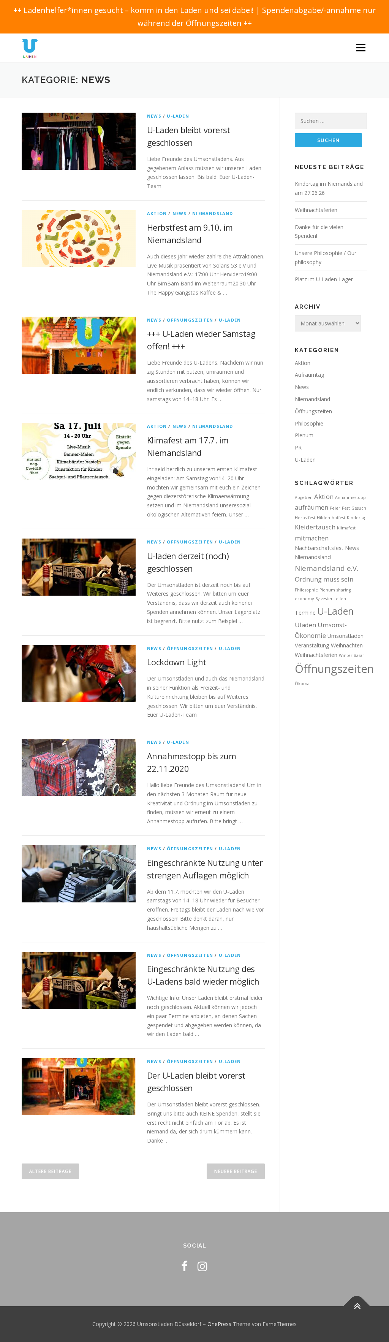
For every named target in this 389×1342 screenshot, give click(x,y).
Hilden (323, 517)
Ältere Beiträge (50, 1171)
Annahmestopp (350, 497)
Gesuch (358, 508)
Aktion (157, 213)
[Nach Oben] (356, 1306)
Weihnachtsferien (316, 210)
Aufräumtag (309, 374)
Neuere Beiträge (235, 1171)
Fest (346, 508)
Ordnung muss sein (324, 579)
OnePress (219, 1324)
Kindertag (356, 517)
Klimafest (346, 528)
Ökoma (302, 683)
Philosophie (309, 423)
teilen (340, 598)
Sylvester (324, 598)
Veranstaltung (312, 645)
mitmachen (312, 538)
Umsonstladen (345, 635)
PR (298, 447)
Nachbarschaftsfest (319, 547)
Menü (360, 47)
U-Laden (178, 116)
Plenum (304, 435)
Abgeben (304, 497)
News (154, 116)
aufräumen (311, 507)
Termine (305, 612)
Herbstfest (305, 517)
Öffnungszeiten (190, 320)
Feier (335, 508)
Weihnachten (347, 645)
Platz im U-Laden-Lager (324, 279)
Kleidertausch (315, 527)
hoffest (338, 517)
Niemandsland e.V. (326, 568)
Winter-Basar (351, 655)
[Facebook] (184, 1266)
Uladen (305, 624)
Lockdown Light (176, 662)
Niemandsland (212, 213)
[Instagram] (202, 1266)
